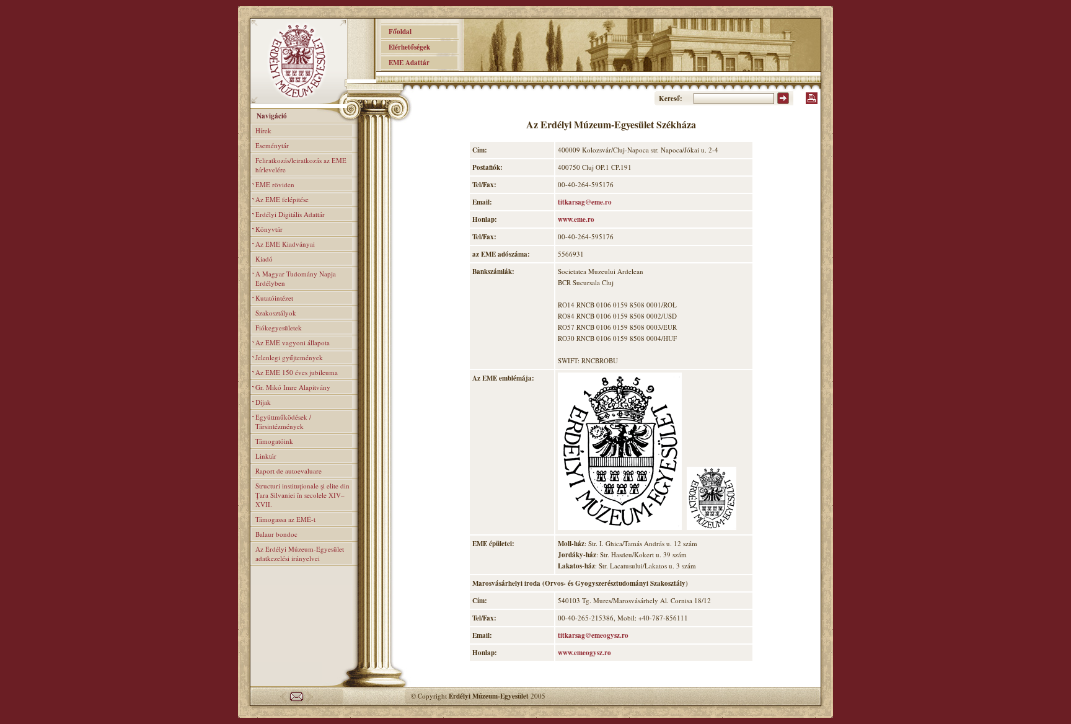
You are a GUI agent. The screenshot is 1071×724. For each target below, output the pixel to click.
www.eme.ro (576, 219)
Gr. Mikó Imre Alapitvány (292, 387)
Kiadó (264, 258)
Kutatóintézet (274, 297)
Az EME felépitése (282, 199)
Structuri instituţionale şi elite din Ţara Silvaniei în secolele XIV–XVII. (302, 495)
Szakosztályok (275, 312)
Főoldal (396, 32)
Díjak (263, 402)
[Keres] (783, 102)
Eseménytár (272, 145)
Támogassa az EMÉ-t (285, 519)
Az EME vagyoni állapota (292, 342)
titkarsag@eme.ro (585, 202)
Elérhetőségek (405, 47)
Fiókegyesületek (278, 327)
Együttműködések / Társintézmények (283, 421)
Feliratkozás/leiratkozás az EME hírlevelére (300, 165)
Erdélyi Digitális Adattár (290, 214)
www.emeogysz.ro (584, 653)
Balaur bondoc (276, 534)
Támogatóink (274, 441)
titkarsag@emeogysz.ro (593, 635)
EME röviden (274, 184)
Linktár (265, 456)
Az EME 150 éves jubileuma (296, 372)
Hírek (263, 130)
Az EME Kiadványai (285, 244)
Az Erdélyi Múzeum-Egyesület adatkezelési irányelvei (299, 553)
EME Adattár (405, 63)
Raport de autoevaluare (288, 470)
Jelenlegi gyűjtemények (289, 357)
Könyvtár (269, 229)
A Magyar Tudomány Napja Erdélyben (295, 278)
